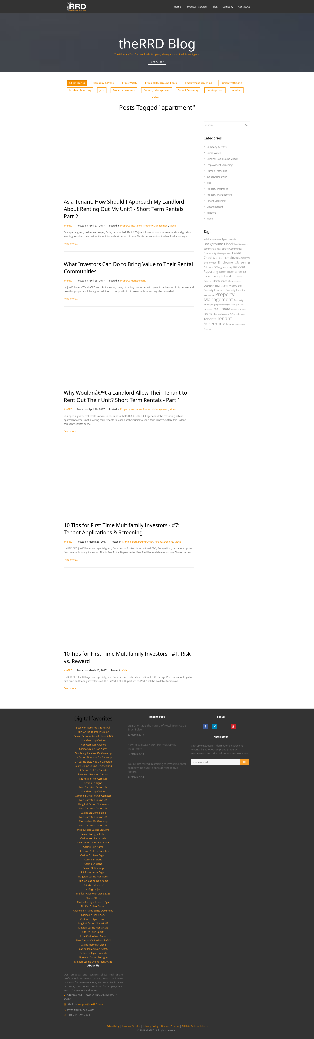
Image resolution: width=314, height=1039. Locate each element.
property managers (222, 305)
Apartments (229, 239)
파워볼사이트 (93, 889)
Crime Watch (129, 82)
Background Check (219, 243)
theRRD (68, 225)
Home (177, 6)
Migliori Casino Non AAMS (93, 923)
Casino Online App (93, 868)
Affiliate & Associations (195, 1026)
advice (207, 239)
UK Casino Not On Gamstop (93, 770)
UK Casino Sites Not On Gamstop (93, 757)
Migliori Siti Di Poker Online (93, 731)
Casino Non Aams (93, 846)
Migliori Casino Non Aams (93, 880)
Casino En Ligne (93, 782)
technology (240, 314)
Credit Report (218, 258)
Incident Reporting (80, 90)
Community (235, 248)
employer (244, 257)
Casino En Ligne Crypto (93, 855)
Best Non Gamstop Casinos (93, 774)
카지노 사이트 (93, 897)
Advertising (113, 1026)
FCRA (217, 267)
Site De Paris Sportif (93, 931)
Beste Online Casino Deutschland (93, 765)
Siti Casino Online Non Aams (93, 842)
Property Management (156, 90)
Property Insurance (124, 90)
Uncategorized (215, 90)
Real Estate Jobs (238, 309)
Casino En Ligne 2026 (93, 914)
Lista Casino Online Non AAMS (93, 940)
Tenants (210, 319)
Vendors (236, 90)
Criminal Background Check (161, 82)
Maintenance (220, 281)
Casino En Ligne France (93, 919)
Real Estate (221, 309)
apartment (216, 239)
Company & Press (103, 82)
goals (223, 267)
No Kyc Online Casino (93, 906)
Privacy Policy (150, 1026)
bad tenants (241, 244)
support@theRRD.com (90, 1004)
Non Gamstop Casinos (93, 740)
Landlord (230, 276)
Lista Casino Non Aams (93, 936)
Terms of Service (131, 1026)
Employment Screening (198, 82)
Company (227, 6)
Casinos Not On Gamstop (93, 778)
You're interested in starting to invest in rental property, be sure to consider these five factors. (157, 768)
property (236, 285)
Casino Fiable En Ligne (93, 944)
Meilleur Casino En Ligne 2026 (93, 893)
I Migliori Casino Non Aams (93, 804)
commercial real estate (216, 248)
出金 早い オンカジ (93, 885)
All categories (77, 82)
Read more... (71, 243)
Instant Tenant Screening (232, 271)
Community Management (217, 253)
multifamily (223, 285)
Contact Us (244, 6)
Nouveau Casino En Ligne (93, 957)
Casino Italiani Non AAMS (93, 948)
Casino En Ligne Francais (93, 953)
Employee (232, 257)
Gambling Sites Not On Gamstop (93, 753)
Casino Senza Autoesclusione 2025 (93, 736)
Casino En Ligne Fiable (93, 812)
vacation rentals (238, 324)
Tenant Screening (188, 90)
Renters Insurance (221, 314)
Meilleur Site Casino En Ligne (93, 829)
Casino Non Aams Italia (93, 838)
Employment (210, 262)
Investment (211, 276)
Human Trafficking (231, 82)
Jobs (101, 90)
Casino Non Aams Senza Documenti (93, 910)
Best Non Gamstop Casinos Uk (93, 727)
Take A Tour (157, 61)
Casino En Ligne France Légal (93, 902)
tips (228, 324)
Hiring (230, 267)
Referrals (209, 313)
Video (155, 97)
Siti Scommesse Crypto (93, 872)
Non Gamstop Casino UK (93, 787)
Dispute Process (170, 1026)
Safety (232, 314)
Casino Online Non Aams (93, 748)
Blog (215, 6)
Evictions (208, 267)
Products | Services (197, 6)
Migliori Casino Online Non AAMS (93, 961)
